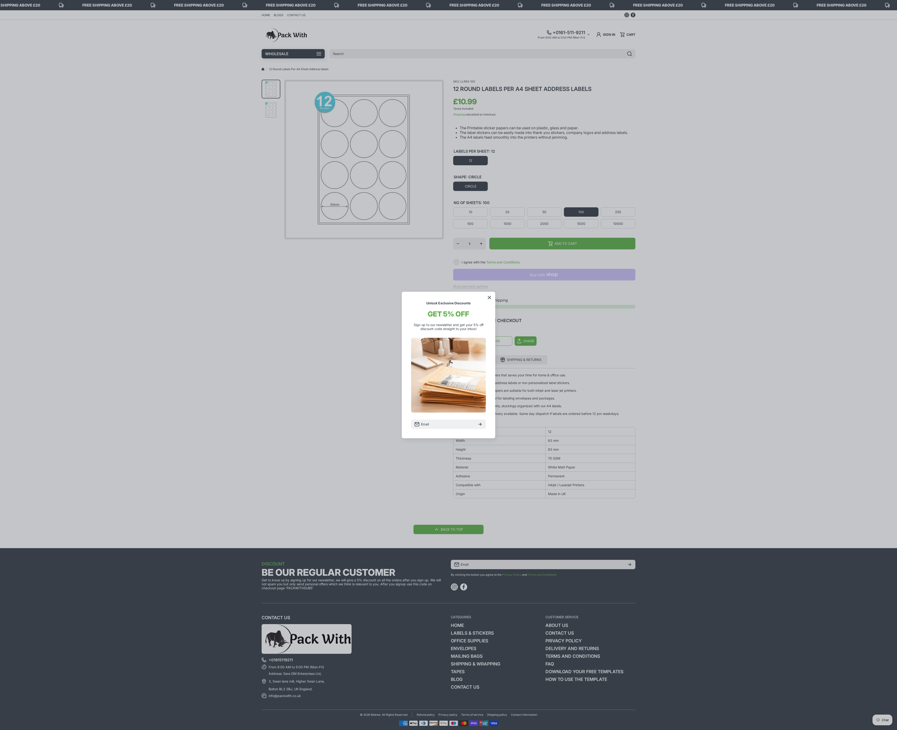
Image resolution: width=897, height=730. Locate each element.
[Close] (489, 297)
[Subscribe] (480, 424)
